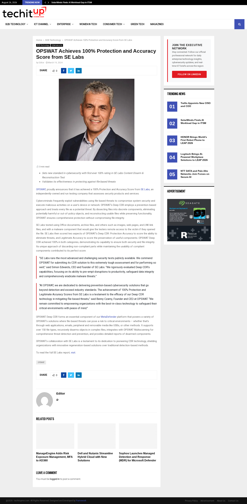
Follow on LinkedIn (189, 74)
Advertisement (207, 501)
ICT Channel (41, 24)
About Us (221, 501)
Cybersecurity (56, 45)
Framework (81, 500)
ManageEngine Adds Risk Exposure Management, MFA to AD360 (54, 457)
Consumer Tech (112, 24)
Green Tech (137, 24)
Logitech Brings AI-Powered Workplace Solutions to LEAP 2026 (194, 157)
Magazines (157, 24)
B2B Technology (15, 24)
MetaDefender (108, 316)
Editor (41, 62)
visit (73, 352)
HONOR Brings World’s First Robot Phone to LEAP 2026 (194, 140)
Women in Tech (88, 24)
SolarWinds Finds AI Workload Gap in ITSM (71, 2)
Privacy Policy (191, 501)
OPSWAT (41, 189)
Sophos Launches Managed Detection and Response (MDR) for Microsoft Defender (137, 457)
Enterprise (64, 24)
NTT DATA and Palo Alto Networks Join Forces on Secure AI (195, 174)
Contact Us (233, 501)
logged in (55, 479)
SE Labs (145, 189)
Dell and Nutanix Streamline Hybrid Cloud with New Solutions (95, 457)
